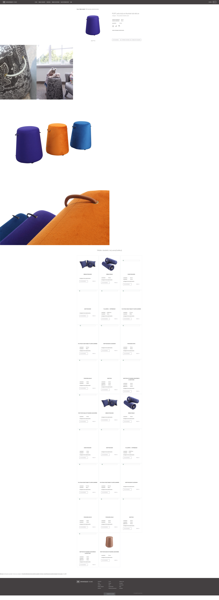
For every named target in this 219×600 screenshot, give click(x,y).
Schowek (121, 588)
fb (132, 581)
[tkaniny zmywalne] (116, 26)
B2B (71, 2)
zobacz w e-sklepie (136, 39)
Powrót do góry (110, 593)
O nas (36, 2)
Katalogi (121, 583)
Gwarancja (121, 584)
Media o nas (121, 581)
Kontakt (99, 588)
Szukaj (210, 2)
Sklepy (110, 583)
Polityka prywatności (113, 588)
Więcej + (94, 281)
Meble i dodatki (42, 2)
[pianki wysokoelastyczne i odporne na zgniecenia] (113, 26)
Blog (120, 586)
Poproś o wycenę (126, 39)
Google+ (136, 581)
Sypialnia (99, 581)
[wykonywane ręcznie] (119, 26)
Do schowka (116, 39)
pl (214, 2)
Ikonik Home (111, 586)
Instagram (140, 581)
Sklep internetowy (65, 2)
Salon (99, 583)
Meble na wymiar (55, 2)
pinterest (134, 581)
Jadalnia (99, 584)
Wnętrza (49, 2)
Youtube (138, 581)
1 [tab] (91, 40)
